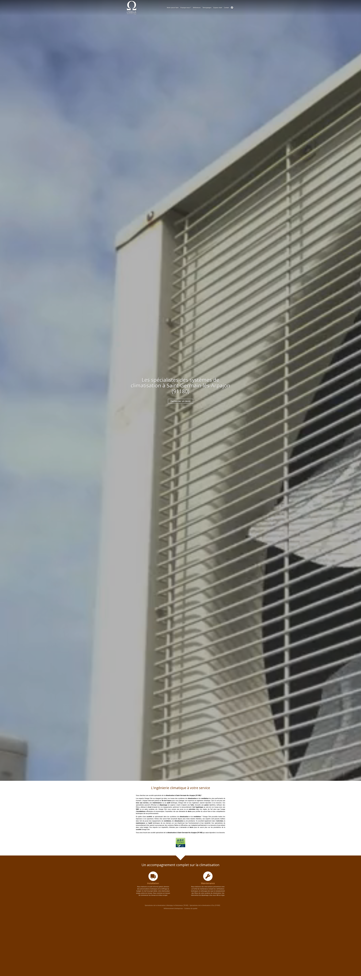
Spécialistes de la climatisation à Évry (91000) (205, 905)
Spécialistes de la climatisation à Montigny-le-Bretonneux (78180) (166, 905)
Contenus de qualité (190, 908)
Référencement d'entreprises (173, 908)
